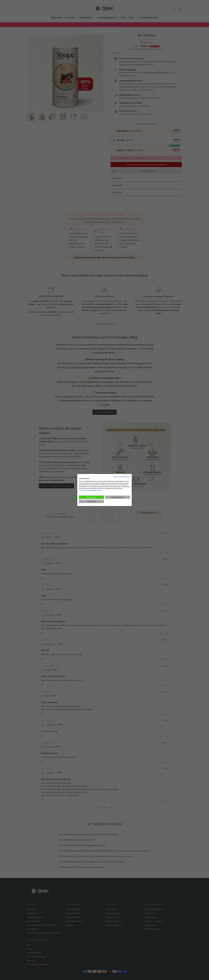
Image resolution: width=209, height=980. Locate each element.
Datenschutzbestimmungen (121, 477)
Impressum (99, 490)
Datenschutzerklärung (85, 490)
